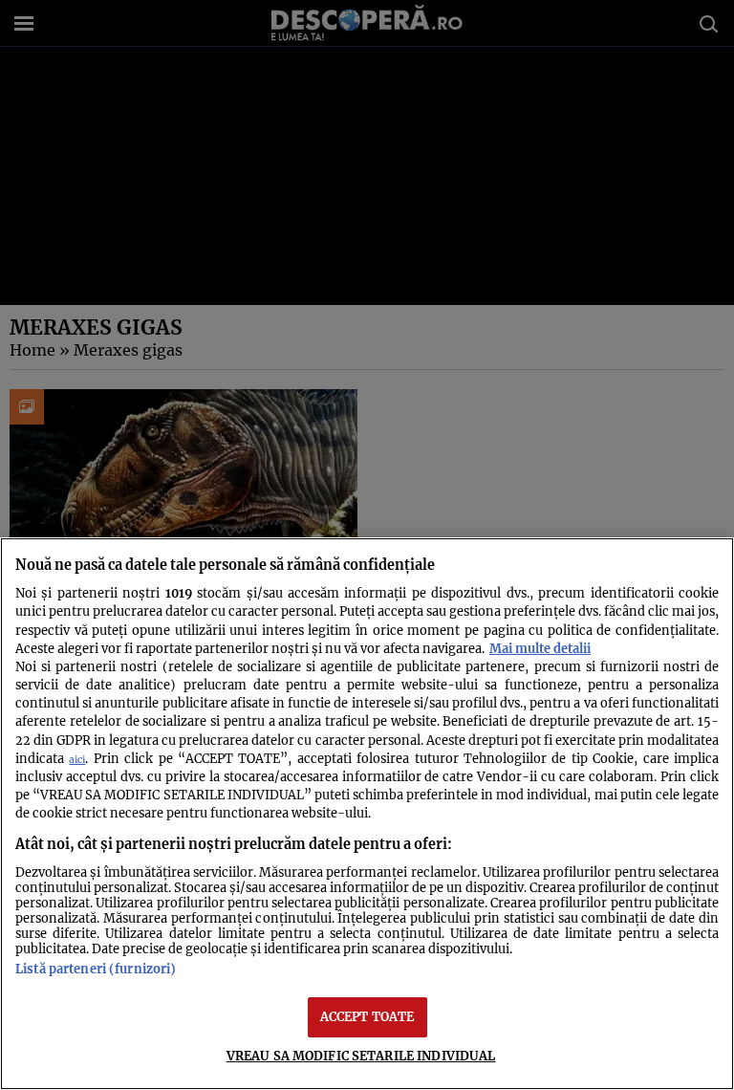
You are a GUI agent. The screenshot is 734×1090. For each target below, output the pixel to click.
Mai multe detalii (540, 648)
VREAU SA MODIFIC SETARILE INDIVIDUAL (361, 1055)
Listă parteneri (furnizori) (95, 968)
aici (77, 759)
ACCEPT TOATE (367, 1016)
